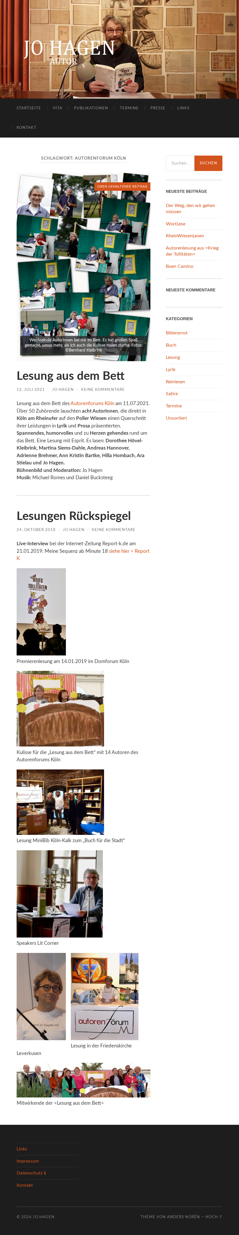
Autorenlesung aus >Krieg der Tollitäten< (192, 251)
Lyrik (170, 369)
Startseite (29, 108)
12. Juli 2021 (31, 389)
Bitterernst (177, 333)
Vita (57, 108)
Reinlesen (175, 381)
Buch (171, 345)
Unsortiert (176, 418)
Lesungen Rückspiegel (74, 516)
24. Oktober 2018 (36, 530)
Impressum (28, 1161)
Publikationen (91, 108)
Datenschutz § (31, 1173)
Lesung (173, 357)
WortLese (175, 224)
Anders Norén (183, 1217)
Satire (172, 393)
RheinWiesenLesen (185, 236)
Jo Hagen (63, 389)
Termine (129, 108)
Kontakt (26, 128)
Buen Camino (179, 266)
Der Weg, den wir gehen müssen (190, 208)
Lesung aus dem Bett (70, 376)
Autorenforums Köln (92, 403)
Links (183, 108)
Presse (158, 108)
